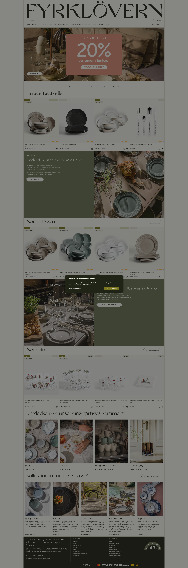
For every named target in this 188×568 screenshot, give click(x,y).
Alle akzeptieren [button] (111, 288)
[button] (75, 289)
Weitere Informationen (85, 284)
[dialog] (94, 284)
